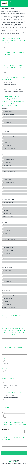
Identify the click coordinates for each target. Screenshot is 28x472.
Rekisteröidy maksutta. (22, 463)
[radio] (2, 45)
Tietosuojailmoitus (11, 467)
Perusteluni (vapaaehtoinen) (8, 125)
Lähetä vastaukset (14, 452)
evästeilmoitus (17, 467)
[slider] (3, 413)
